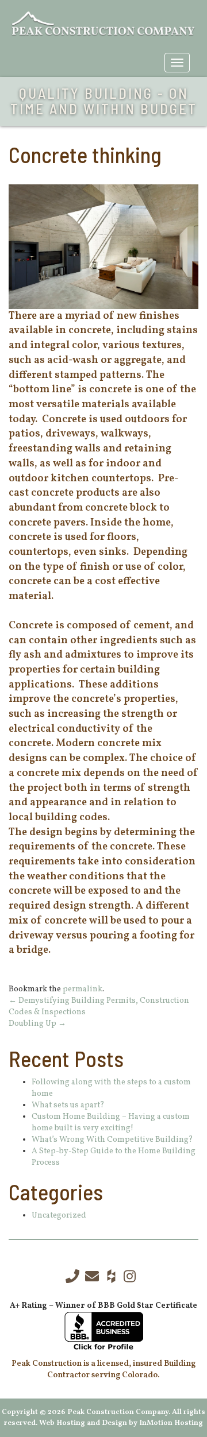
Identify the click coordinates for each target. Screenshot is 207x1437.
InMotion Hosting (171, 1423)
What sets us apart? (68, 1105)
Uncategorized (59, 1215)
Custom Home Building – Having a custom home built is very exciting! (111, 1122)
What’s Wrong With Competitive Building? (112, 1139)
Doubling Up (37, 1023)
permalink (82, 989)
